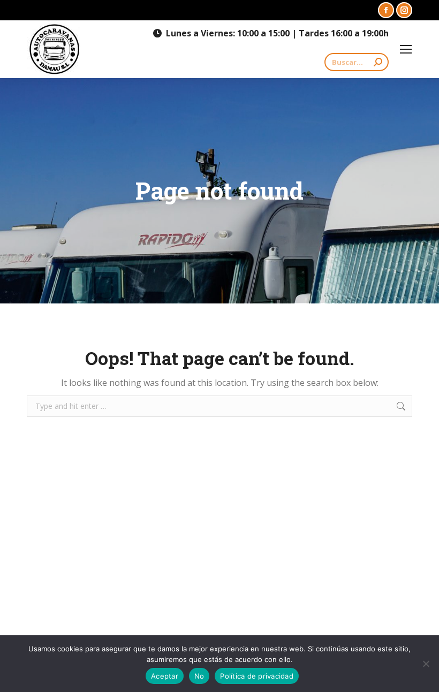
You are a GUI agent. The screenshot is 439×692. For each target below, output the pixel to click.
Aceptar (164, 676)
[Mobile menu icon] (405, 49)
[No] (425, 663)
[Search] (378, 62)
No (199, 676)
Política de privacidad (256, 676)
